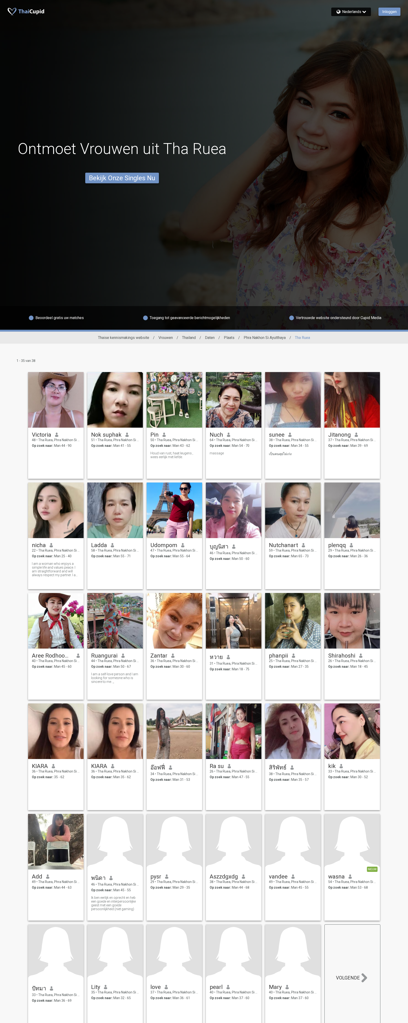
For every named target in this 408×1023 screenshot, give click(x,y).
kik (332, 766)
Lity (95, 987)
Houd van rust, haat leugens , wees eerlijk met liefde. (171, 455)
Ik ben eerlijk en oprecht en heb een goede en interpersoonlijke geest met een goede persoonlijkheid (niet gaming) (113, 903)
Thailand (189, 337)
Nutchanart (283, 545)
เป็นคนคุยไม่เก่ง (280, 454)
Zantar (158, 655)
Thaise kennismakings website (123, 337)
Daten (210, 337)
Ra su (217, 766)
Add (37, 876)
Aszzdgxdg (224, 876)
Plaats (229, 337)
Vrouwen (165, 337)
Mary (275, 987)
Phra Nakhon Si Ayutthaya (265, 337)
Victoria (41, 434)
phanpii (278, 655)
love (155, 987)
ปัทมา (39, 988)
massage (217, 453)
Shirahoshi (341, 655)
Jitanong (339, 434)
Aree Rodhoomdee (52, 655)
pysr (155, 876)
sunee (277, 434)
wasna (336, 876)
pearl (216, 987)
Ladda (99, 545)
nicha (39, 545)
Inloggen (389, 11)
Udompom (163, 545)
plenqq (337, 545)
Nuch (216, 434)
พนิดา (98, 878)
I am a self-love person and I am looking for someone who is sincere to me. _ (114, 678)
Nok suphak (106, 434)
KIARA (40, 766)
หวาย (216, 657)
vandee (278, 876)
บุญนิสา (219, 546)
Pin (154, 434)
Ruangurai (104, 655)
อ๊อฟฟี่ (157, 767)
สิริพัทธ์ (278, 767)
